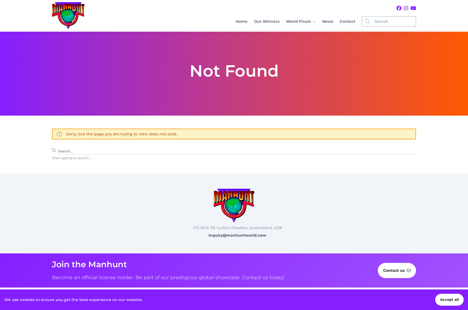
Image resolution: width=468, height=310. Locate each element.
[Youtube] (413, 8)
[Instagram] (406, 8)
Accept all (449, 300)
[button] (301, 21)
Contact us (394, 270)
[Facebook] (398, 8)
